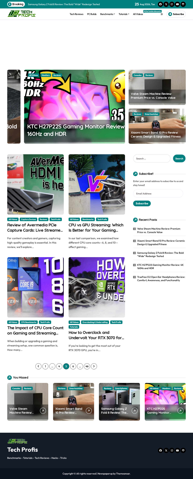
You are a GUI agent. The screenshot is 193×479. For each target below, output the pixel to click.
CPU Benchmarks (28, 322)
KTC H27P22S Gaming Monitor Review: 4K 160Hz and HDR (160, 266)
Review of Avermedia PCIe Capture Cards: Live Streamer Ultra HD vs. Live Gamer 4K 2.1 (35, 230)
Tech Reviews (76, 14)
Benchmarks (106, 14)
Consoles (138, 75)
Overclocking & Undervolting (95, 322)
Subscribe (142, 203)
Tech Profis (55, 219)
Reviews (40, 75)
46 (87, 366)
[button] (23, 13)
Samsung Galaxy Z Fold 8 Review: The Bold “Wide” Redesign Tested (160, 254)
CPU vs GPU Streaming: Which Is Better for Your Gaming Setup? (96, 230)
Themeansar (123, 473)
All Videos (139, 13)
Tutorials (123, 14)
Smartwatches (151, 114)
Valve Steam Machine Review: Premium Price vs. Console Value (153, 96)
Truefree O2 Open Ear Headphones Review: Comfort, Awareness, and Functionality (161, 278)
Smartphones (121, 388)
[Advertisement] (96, 42)
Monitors (29, 75)
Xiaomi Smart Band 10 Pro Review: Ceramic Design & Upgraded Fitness (156, 134)
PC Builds (91, 14)
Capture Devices (28, 219)
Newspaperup (105, 473)
